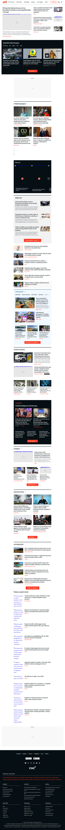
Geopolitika (26, 2)
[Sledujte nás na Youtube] (37, 763)
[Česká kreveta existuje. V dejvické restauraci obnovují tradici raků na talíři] (18, 557)
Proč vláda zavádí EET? (49, 791)
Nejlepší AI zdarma (27, 810)
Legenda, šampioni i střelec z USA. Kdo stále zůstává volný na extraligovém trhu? (38, 663)
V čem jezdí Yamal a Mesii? (8, 791)
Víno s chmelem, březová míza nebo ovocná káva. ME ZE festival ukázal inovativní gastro (38, 549)
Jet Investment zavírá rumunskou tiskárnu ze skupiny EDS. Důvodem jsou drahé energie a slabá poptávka (43, 20)
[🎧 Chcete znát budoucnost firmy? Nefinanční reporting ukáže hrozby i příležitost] (45, 470)
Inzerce (30, 753)
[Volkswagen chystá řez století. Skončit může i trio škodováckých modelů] (18, 255)
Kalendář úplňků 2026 (7, 794)
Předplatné (36, 753)
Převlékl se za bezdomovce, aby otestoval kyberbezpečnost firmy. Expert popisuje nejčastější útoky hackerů (41, 421)
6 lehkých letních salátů (28, 798)
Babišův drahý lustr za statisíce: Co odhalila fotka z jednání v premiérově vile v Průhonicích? (37, 685)
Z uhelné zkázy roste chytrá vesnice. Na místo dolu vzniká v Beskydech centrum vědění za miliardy (36, 571)
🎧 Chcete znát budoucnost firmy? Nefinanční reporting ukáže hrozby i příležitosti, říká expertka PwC (45, 477)
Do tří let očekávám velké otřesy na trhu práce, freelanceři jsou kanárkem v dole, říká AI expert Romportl (22, 120)
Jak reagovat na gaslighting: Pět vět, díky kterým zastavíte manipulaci (37, 636)
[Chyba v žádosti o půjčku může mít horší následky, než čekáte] (18, 284)
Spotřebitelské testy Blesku (39, 777)
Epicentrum (5, 787)
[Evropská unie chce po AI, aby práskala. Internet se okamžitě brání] (18, 248)
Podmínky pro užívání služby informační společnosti (31, 825)
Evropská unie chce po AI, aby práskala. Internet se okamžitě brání (36, 247)
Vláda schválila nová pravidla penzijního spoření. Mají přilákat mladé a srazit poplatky (27, 228)
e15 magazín (40, 2)
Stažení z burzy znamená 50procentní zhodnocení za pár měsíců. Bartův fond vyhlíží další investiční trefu (22, 141)
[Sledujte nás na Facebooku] (31, 763)
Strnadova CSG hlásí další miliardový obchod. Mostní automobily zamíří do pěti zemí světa (11, 63)
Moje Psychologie (7, 777)
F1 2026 (4, 813)
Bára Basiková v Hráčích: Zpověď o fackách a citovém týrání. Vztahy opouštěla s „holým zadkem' (38, 711)
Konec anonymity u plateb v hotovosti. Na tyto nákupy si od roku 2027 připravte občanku (42, 301)
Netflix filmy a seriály (28, 815)
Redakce (24, 753)
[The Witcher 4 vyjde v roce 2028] (18, 678)
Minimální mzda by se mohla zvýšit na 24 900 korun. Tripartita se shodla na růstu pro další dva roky (26, 216)
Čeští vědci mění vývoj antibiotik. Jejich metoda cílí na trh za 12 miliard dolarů (45, 390)
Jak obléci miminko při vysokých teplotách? (32, 795)
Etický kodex (44, 826)
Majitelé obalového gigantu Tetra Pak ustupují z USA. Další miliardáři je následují (37, 269)
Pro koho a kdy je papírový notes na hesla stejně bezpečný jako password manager (37, 649)
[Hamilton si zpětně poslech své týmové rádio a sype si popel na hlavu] (18, 702)
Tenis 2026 (5, 811)
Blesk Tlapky (14, 777)
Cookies (59, 825)
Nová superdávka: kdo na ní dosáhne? (52, 787)
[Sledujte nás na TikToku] (39, 763)
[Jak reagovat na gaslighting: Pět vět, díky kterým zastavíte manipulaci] (18, 640)
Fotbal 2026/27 (5, 808)
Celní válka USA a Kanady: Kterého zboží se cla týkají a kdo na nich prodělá (37, 276)
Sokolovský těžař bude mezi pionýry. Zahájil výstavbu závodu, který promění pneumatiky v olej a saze (42, 369)
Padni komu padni (48, 792)
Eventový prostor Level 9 (39, 779)
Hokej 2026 (5, 810)
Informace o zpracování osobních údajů (49, 825)
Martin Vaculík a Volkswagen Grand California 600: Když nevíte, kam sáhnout (37, 624)
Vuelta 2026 (58, 779)
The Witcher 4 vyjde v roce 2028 (34, 676)
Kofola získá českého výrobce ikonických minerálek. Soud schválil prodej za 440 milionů (26, 203)
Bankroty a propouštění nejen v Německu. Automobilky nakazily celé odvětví (42, 528)
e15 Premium (11, 2)
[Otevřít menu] (61, 2)
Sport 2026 (5, 803)
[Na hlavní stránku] (5, 2)
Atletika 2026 (5, 815)
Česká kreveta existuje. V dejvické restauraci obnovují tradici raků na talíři (38, 556)
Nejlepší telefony (27, 808)
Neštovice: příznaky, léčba (8, 789)
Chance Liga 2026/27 (50, 779)
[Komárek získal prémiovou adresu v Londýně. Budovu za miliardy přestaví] (18, 262)
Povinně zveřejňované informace (54, 826)
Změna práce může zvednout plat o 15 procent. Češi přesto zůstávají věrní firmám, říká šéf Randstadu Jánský (42, 454)
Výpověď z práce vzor (49, 794)
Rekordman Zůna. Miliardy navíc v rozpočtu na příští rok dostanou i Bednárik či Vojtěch (42, 141)
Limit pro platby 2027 (49, 810)
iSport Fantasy (29, 777)
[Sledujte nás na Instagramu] (34, 763)
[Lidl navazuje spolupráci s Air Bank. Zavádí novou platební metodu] (25, 317)
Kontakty (19, 753)
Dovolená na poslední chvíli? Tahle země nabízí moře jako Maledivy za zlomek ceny (37, 563)
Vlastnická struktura (17, 826)
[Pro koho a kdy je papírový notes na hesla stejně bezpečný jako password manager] (18, 653)
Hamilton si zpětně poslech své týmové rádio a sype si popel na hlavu (36, 698)
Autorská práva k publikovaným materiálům (12, 825)
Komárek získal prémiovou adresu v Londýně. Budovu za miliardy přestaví (36, 261)
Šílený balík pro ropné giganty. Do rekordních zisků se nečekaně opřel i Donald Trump (22, 529)
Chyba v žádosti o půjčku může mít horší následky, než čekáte (37, 283)
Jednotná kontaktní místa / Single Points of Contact (31, 826)
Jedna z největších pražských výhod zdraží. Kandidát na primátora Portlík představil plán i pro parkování (43, 10)
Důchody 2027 (48, 811)
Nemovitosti (49, 777)
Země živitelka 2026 (49, 815)
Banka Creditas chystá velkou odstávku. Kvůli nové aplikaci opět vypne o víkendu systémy (20, 335)
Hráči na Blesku (21, 777)
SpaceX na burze (27, 806)
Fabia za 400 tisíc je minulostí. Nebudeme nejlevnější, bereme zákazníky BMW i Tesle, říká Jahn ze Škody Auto (32, 477)
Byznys (33, 2)
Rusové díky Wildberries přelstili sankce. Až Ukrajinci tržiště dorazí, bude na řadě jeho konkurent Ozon (22, 508)
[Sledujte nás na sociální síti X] (28, 763)
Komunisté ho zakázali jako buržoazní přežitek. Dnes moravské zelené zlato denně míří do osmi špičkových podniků (38, 580)
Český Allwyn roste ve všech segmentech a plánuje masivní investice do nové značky (32, 62)
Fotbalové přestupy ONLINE (27, 779)
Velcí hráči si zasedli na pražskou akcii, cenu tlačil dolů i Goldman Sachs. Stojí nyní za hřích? (42, 28)
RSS (42, 753)
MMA (4, 806)
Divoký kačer (47, 796)
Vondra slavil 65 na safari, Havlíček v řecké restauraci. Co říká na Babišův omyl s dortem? (37, 597)
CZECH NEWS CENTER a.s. (37, 822)
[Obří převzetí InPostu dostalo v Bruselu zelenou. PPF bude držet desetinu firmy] (52, 54)
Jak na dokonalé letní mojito (29, 797)
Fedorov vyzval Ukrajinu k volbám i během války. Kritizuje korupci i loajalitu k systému (41, 508)
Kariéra (46, 753)
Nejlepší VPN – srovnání (28, 813)
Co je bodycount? (6, 796)
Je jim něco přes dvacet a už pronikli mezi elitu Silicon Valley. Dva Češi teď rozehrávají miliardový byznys (23, 421)
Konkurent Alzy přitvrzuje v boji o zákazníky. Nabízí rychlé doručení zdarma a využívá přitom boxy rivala (42, 355)
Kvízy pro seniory (6, 792)
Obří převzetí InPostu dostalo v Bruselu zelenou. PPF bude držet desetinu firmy (52, 62)
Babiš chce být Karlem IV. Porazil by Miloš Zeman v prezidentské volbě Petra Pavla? (37, 610)
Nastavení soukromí (8, 826)
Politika (47, 784)
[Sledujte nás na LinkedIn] (26, 763)
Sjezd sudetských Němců (50, 789)
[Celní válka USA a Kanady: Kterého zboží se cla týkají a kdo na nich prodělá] (18, 277)
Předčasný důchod (48, 806)
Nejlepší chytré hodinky (28, 811)
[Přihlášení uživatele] (59, 2)
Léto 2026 (26, 784)
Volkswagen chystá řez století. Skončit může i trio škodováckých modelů (38, 254)
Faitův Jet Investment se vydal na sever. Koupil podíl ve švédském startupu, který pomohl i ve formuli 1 (32, 390)
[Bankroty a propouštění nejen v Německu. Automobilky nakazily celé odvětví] (42, 520)
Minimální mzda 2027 (49, 813)
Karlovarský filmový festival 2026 (30, 787)
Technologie (27, 803)
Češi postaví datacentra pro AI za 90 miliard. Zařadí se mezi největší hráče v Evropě (17, 10)
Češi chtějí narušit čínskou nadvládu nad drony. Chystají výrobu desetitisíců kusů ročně (44, 434)
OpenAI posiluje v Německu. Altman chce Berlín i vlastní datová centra (32, 433)
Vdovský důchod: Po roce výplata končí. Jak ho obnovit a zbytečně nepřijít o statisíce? (44, 335)
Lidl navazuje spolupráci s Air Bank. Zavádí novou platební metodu (42, 315)
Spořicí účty (47, 808)
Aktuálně (5, 784)
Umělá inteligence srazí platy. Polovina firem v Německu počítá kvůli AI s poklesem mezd (20, 434)
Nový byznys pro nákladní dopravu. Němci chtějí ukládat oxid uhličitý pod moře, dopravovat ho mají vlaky (42, 120)
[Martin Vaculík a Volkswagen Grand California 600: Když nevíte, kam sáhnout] (18, 628)
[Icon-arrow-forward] (48, 178)
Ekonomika (19, 2)
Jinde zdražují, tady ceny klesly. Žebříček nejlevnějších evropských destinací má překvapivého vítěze (32, 335)
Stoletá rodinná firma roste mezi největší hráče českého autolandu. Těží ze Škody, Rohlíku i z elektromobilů (19, 390)
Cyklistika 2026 (5, 817)
